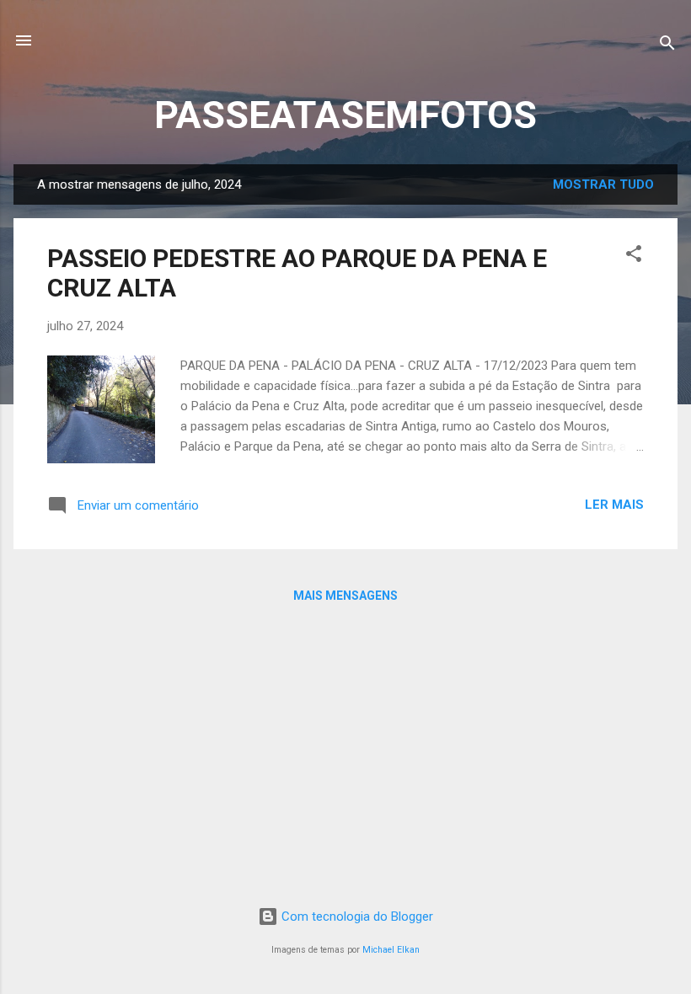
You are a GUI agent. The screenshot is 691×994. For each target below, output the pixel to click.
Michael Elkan (391, 949)
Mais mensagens (345, 595)
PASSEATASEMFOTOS (345, 115)
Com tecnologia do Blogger (355, 916)
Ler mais (614, 504)
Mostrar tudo (603, 184)
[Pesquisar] (667, 46)
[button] (634, 256)
